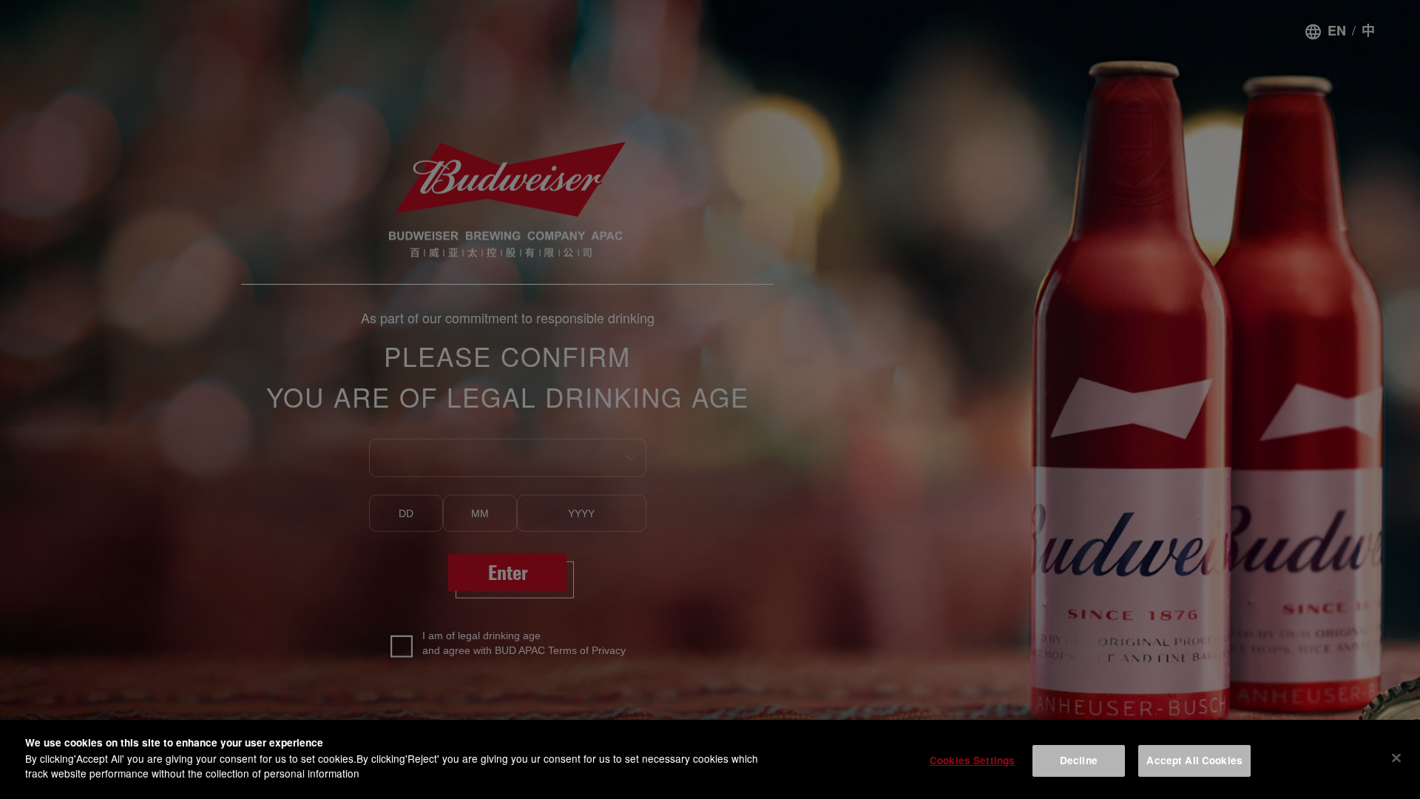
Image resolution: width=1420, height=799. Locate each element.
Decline (1079, 760)
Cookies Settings (972, 760)
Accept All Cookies (1194, 760)
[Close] (1396, 757)
